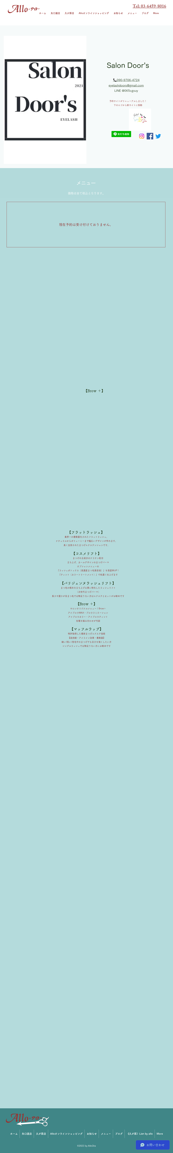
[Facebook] (150, 136)
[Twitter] (158, 136)
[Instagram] (141, 136)
